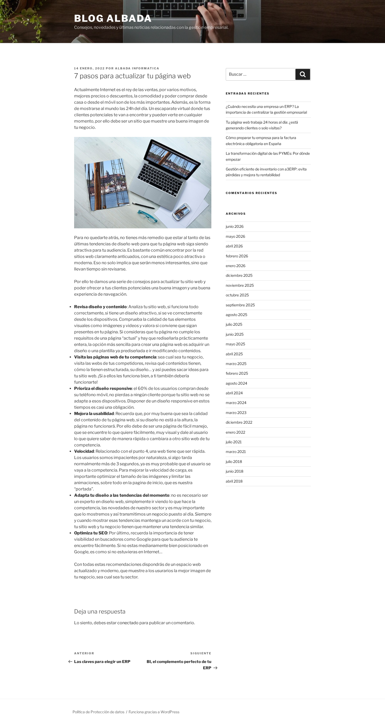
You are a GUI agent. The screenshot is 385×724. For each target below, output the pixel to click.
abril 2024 (234, 393)
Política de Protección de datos (98, 712)
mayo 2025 (235, 344)
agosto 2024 (236, 383)
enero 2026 (235, 265)
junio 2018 (234, 471)
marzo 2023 (236, 412)
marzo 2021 (236, 451)
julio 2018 (234, 461)
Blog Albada (113, 18)
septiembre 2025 (240, 305)
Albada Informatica (137, 68)
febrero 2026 (237, 256)
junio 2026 (235, 226)
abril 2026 (234, 246)
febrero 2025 (237, 373)
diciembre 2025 (239, 275)
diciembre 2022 (239, 422)
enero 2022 (235, 432)
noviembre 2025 (240, 285)
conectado (128, 622)
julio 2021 (234, 442)
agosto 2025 (236, 314)
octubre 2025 (237, 295)
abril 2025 (234, 354)
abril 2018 (234, 481)
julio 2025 (234, 324)
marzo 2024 (236, 402)
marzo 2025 (236, 363)
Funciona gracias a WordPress (154, 712)
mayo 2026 (235, 236)
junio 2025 (235, 334)
